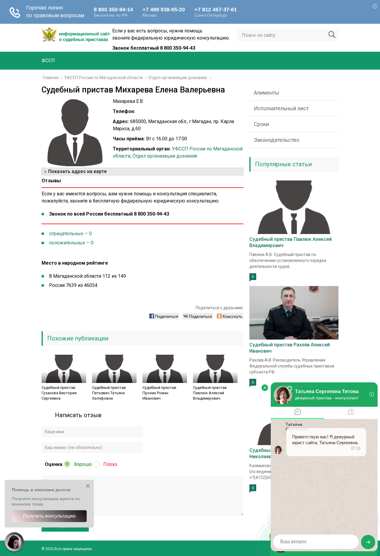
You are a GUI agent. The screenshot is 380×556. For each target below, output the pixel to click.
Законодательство (276, 140)
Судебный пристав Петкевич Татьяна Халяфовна (109, 392)
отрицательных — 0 (70, 233)
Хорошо (83, 464)
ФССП (48, 60)
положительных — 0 (71, 243)
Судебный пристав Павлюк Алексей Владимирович (210, 392)
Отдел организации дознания (164, 156)
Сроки (261, 124)
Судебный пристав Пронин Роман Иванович (159, 392)
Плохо (110, 464)
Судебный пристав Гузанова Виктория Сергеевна (59, 392)
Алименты (266, 92)
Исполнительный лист (281, 108)
